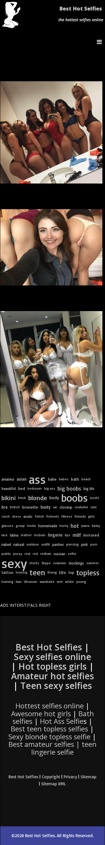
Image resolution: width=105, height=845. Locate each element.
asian (22, 479)
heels (31, 525)
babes (64, 479)
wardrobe (47, 581)
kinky (96, 525)
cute (93, 507)
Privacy (70, 776)
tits (62, 572)
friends (80, 516)
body (54, 497)
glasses (7, 525)
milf (77, 535)
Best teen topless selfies (49, 728)
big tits (88, 488)
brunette (30, 507)
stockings (76, 563)
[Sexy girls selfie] (51, 132)
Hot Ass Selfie (61, 721)
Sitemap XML (53, 783)
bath (75, 479)
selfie (72, 553)
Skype (46, 563)
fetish (39, 516)
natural (18, 544)
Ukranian (30, 581)
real (27, 554)
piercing (72, 544)
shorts (34, 563)
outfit (45, 544)
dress (16, 516)
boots (94, 497)
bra (4, 507)
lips (67, 535)
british (15, 507)
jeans (85, 525)
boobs (74, 497)
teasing (21, 572)
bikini (8, 498)
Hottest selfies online (49, 705)
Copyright (51, 776)
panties (58, 544)
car (55, 507)
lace (4, 535)
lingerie (55, 535)
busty (45, 507)
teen (37, 572)
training (7, 581)
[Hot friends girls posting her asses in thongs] (51, 247)
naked (6, 544)
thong (52, 572)
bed (21, 488)
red (35, 553)
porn (93, 544)
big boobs (69, 488)
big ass (49, 488)
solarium (59, 563)
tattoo (7, 572)
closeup (66, 507)
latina (14, 535)
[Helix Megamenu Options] (101, 41)
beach (86, 479)
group (20, 525)
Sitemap (88, 776)
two (19, 581)
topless (87, 572)
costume (81, 507)
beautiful (8, 488)
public (6, 553)
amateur (7, 479)
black (22, 497)
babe (52, 479)
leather (26, 535)
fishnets (52, 516)
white (69, 581)
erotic (28, 516)
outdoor (33, 544)
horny (64, 525)
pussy (17, 553)
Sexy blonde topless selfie (49, 736)
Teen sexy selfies (56, 685)
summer (92, 563)
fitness (67, 516)
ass (37, 479)
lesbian (40, 535)
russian (59, 553)
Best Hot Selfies (81, 8)
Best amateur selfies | (52, 747)
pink (84, 544)
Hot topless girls (52, 666)
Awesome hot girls (41, 713)
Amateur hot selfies (52, 676)
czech (5, 516)
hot (75, 525)
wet (60, 581)
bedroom (34, 488)
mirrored (91, 534)
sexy (14, 563)
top (71, 572)
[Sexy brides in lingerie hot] (51, 369)
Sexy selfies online (52, 657)
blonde (37, 498)
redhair (45, 553)
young (81, 581)
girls (91, 516)
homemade (47, 525)
